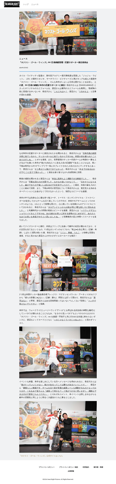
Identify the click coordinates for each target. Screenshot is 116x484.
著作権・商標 (98, 467)
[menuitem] (25, 4)
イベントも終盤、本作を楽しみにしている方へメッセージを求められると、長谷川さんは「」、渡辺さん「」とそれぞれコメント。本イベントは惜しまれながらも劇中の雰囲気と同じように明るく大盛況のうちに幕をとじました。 (57, 390)
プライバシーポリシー (47, 467)
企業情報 (71, 471)
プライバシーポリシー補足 (68, 467)
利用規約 (86, 467)
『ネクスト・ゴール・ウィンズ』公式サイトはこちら (41, 456)
